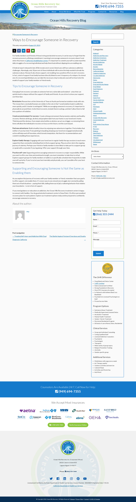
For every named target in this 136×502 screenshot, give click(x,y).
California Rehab (98, 71)
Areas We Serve (65, 12)
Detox (95, 80)
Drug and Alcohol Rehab (100, 84)
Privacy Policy (79, 499)
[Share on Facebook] (19, 51)
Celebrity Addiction (99, 73)
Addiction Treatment (99, 60)
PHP (94, 122)
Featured (96, 91)
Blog (122, 12)
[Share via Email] (33, 51)
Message (96, 239)
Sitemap (72, 499)
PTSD (95, 126)
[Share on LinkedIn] (23, 51)
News (95, 115)
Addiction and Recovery (100, 55)
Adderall (96, 53)
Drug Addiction (98, 82)
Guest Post (96, 98)
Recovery (96, 129)
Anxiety (95, 67)
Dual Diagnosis (98, 89)
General (95, 95)
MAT (94, 109)
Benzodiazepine (98, 69)
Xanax (95, 144)
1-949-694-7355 (57, 425)
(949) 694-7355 (111, 6)
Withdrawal (97, 142)
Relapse (95, 131)
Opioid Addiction (98, 120)
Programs (91, 12)
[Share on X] (14, 51)
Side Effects (97, 133)
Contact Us (102, 12)
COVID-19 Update (95, 499)
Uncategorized (98, 140)
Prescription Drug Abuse (101, 124)
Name (96, 219)
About (54, 12)
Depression (96, 78)
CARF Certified (99, 283)
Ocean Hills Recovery (100, 118)
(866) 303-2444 (104, 214)
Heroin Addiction (98, 100)
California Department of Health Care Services (68, 486)
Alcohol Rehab (97, 64)
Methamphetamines (99, 113)
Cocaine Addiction (99, 75)
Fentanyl (95, 93)
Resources (113, 12)
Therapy (95, 138)
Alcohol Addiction (99, 62)
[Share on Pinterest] (28, 51)
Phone (96, 233)
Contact (86, 499)
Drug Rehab (97, 87)
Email (95, 226)
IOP (94, 104)
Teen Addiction (98, 135)
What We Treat (79, 12)
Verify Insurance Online (78, 425)
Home (46, 12)
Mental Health (97, 111)
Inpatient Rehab (98, 102)
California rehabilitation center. (37, 61)
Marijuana (96, 106)
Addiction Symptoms (99, 58)
